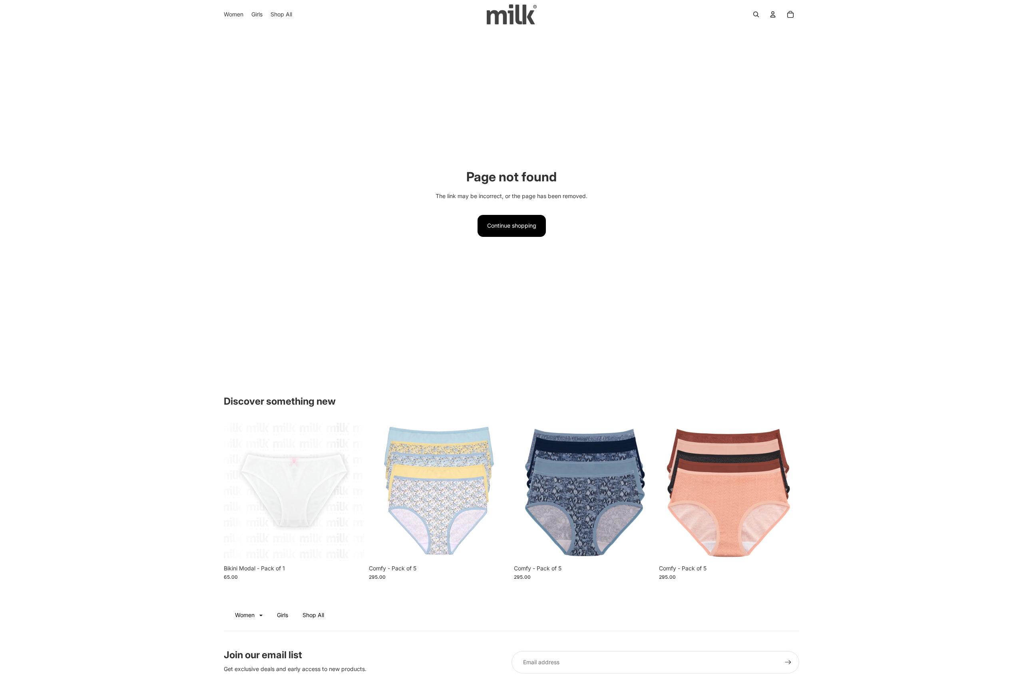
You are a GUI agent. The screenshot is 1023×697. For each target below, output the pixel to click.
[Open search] (756, 14)
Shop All (313, 615)
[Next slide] (497, 490)
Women (245, 615)
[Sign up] (788, 662)
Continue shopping (511, 225)
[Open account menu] (773, 14)
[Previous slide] (381, 490)
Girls (282, 615)
